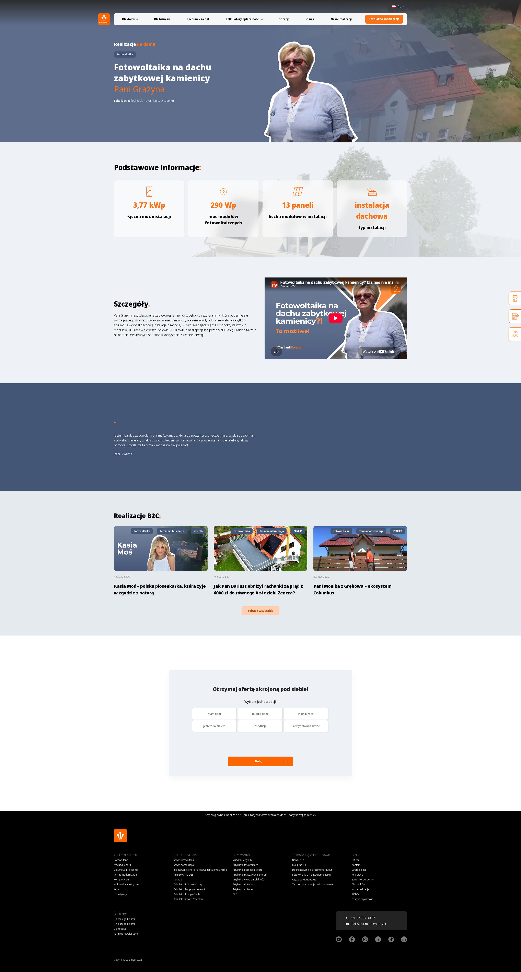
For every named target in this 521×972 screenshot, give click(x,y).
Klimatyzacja (120, 894)
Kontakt (356, 865)
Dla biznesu (162, 19)
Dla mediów (358, 884)
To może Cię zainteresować (311, 855)
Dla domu (128, 19)
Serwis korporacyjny (362, 879)
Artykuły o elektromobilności (249, 879)
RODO (355, 894)
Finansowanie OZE (183, 874)
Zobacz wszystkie (260, 610)
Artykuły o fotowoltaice (245, 865)
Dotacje (284, 19)
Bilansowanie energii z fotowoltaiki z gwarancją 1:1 (201, 870)
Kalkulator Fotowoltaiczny (187, 884)
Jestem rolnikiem (214, 726)
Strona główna (214, 815)
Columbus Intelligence (126, 870)
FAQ (235, 894)
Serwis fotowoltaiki (183, 860)
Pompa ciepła (121, 879)
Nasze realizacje (341, 19)
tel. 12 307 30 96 (363, 918)
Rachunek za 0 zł (198, 19)
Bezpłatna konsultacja (384, 19)
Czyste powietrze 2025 (304, 879)
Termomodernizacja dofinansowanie (312, 884)
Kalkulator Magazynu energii (189, 889)
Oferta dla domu (125, 855)
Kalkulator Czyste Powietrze (188, 899)
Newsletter (298, 860)
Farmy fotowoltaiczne (306, 726)
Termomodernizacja (125, 874)
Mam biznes (306, 714)
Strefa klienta (359, 870)
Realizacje (232, 815)
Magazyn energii (123, 865)
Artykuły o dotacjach (244, 884)
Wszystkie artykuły (242, 860)
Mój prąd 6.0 (299, 865)
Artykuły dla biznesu (243, 889)
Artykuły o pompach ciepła (247, 870)
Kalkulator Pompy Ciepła (186, 894)
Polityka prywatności (362, 899)
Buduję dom (260, 714)
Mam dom (214, 714)
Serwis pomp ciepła (184, 865)
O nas (310, 19)
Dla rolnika (120, 928)
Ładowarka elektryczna (126, 884)
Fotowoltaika (121, 860)
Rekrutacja (357, 874)
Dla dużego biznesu (125, 924)
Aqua (116, 889)
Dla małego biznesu (125, 919)
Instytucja (260, 726)
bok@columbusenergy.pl (368, 924)
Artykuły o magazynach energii (249, 874)
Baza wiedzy (241, 855)
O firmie (356, 860)
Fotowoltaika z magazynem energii (311, 874)
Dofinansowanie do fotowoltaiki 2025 (312, 870)
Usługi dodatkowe (185, 855)
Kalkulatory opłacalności (242, 19)
